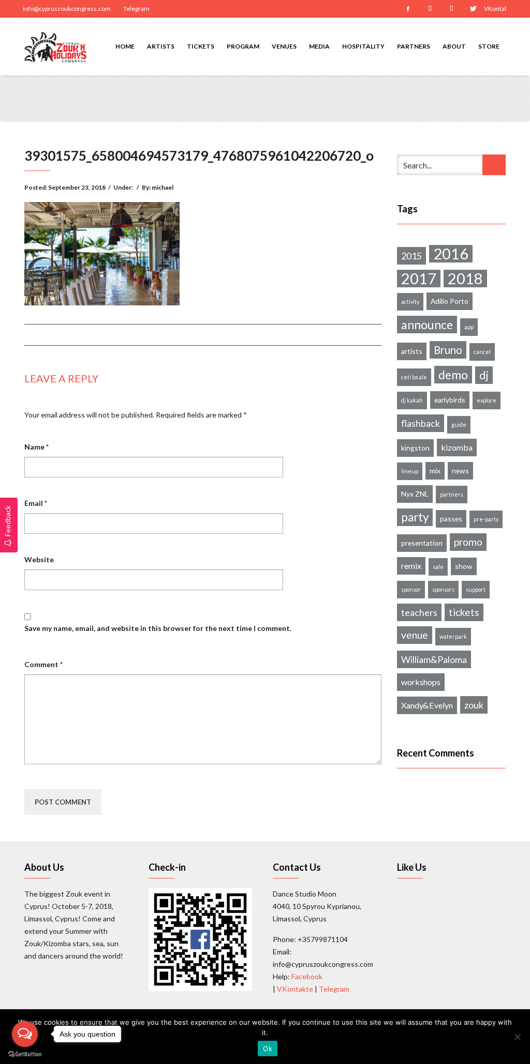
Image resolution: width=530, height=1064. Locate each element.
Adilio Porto (449, 301)
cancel (482, 351)
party (415, 517)
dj (484, 375)
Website (39, 559)
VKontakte (495, 8)
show (464, 566)
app (469, 326)
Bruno (448, 350)
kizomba (457, 447)
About (454, 46)
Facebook (408, 9)
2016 (450, 254)
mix (435, 470)
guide (458, 424)
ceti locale (414, 377)
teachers (419, 612)
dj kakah (412, 400)
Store (488, 46)
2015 (411, 255)
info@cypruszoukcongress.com (67, 8)
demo (453, 374)
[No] (517, 1036)
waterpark (453, 636)
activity (410, 301)
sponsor (411, 589)
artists (411, 351)
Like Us (411, 867)
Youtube (451, 9)
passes (451, 518)
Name (36, 446)
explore (486, 400)
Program (243, 46)
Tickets (200, 46)
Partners (413, 46)
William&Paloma (434, 659)
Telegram (136, 8)
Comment (43, 664)
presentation (422, 542)
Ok (267, 1048)
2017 (418, 278)
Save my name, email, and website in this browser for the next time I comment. (157, 628)
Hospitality (363, 46)
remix (411, 565)
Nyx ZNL (415, 493)
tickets (464, 612)
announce (427, 324)
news (460, 470)
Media (319, 46)
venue (414, 635)
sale (438, 566)
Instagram (429, 9)
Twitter (473, 9)
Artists (160, 46)
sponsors (443, 589)
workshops (420, 682)
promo (468, 542)
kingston (415, 447)
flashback (420, 423)
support (475, 589)
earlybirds (449, 399)
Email (35, 503)
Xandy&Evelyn (427, 705)
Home (125, 46)
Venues (284, 46)
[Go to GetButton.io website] (24, 1054)
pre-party (486, 519)
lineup (409, 471)
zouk (473, 705)
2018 (465, 278)
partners (451, 494)
